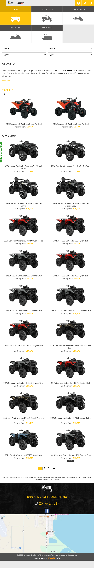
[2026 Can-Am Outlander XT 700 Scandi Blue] (23, 440)
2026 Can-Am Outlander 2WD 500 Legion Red (23, 241)
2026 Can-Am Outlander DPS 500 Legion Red (23, 346)
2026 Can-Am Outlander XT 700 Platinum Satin (70, 418)
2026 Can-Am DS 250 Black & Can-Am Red (24, 124)
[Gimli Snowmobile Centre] (11, 3)
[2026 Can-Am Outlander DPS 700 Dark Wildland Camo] (23, 402)
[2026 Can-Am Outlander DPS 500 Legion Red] (23, 330)
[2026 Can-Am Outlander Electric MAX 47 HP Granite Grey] (70, 188)
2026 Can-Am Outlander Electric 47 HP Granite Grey (23, 167)
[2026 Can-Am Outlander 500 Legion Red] (70, 225)
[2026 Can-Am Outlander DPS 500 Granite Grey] (70, 295)
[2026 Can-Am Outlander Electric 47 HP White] (70, 151)
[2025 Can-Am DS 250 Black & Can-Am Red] (70, 108)
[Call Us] (91, 3)
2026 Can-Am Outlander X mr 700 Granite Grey (70, 455)
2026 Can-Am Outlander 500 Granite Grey (24, 276)
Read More (6, 80)
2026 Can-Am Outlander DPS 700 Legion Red (70, 383)
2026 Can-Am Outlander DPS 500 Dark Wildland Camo (70, 347)
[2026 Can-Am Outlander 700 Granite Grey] (23, 295)
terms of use (73, 555)
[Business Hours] (78, 3)
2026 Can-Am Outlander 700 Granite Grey (24, 311)
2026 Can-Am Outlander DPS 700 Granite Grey (23, 383)
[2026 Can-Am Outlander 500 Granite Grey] (23, 260)
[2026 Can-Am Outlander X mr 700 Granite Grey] (70, 440)
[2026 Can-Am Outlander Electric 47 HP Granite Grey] (23, 151)
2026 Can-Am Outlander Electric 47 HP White (70, 166)
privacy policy (61, 555)
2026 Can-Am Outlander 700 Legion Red (70, 276)
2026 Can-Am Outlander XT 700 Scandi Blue (23, 455)
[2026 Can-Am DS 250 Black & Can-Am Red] (23, 108)
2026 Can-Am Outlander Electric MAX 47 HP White (24, 204)
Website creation (39, 558)
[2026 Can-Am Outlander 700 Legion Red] (70, 260)
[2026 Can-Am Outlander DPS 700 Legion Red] (70, 367)
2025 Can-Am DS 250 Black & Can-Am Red (71, 124)
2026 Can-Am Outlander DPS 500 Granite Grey (70, 311)
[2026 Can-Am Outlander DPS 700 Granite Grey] (23, 367)
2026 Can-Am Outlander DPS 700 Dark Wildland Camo (23, 419)
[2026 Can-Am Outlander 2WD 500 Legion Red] (23, 225)
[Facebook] (47, 511)
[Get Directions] (85, 3)
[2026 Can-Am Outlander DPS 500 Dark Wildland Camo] (70, 330)
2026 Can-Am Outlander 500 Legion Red (70, 241)
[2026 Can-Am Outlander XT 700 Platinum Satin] (70, 402)
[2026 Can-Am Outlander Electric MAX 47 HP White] (23, 188)
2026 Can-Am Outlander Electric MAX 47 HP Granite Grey (71, 204)
